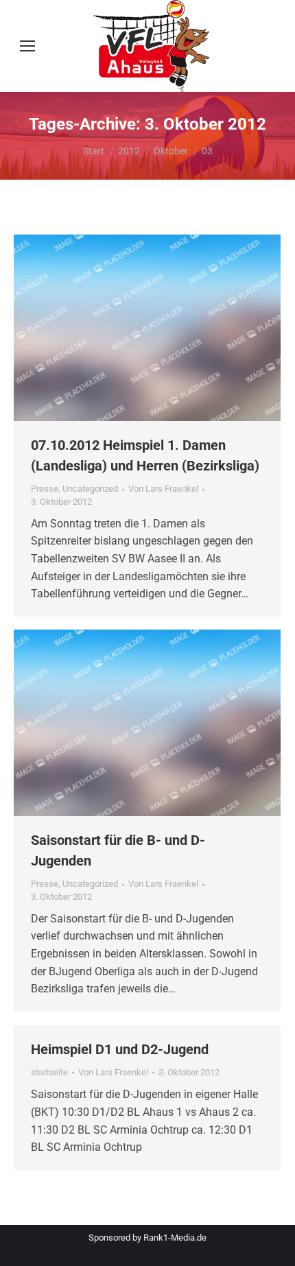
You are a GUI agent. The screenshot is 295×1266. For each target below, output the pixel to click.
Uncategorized (90, 488)
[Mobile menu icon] (27, 46)
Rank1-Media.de (174, 1237)
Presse (44, 488)
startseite (49, 1072)
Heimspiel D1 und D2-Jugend (120, 1049)
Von (163, 488)
